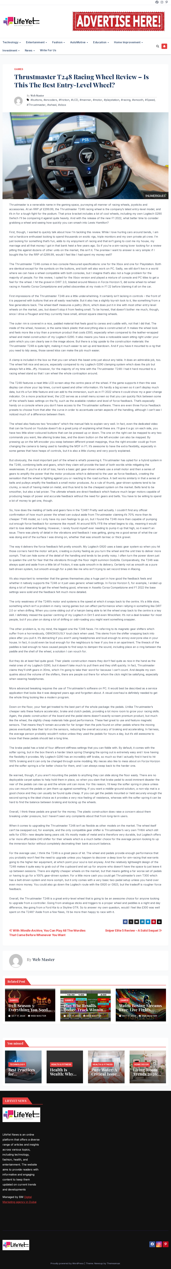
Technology (11, 42)
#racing (125, 99)
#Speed (150, 99)
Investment (10, 50)
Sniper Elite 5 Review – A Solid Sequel (132, 930)
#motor (97, 99)
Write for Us (48, 50)
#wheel (51, 104)
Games (18, 69)
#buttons (36, 99)
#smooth (137, 99)
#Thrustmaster (36, 104)
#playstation (111, 99)
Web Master (37, 95)
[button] (157, 46)
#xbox (62, 104)
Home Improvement (127, 42)
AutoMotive (78, 42)
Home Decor (141, 1064)
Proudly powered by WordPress (67, 1263)
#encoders (50, 99)
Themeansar (113, 1263)
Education (100, 42)
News (29, 50)
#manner (85, 99)
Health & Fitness (61, 1064)
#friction (64, 99)
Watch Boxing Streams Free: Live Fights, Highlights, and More (140, 1009)
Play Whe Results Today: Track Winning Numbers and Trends (85, 1009)
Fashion (57, 42)
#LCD (74, 99)
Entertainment (35, 42)
